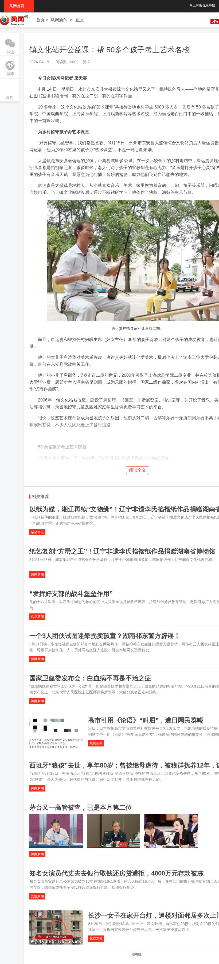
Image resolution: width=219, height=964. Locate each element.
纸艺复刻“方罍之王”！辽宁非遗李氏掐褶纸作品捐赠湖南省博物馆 (122, 551)
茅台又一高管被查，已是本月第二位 (80, 807)
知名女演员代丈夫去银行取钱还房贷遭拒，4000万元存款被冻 (116, 873)
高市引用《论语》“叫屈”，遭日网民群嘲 (146, 720)
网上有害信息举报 (202, 5)
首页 (40, 20)
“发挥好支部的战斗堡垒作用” (71, 593)
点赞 (9, 90)
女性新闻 (37, 896)
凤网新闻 (59, 20)
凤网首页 (18, 6)
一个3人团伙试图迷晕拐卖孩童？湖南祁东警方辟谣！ (104, 635)
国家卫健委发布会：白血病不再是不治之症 (90, 678)
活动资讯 (37, 532)
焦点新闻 (37, 616)
